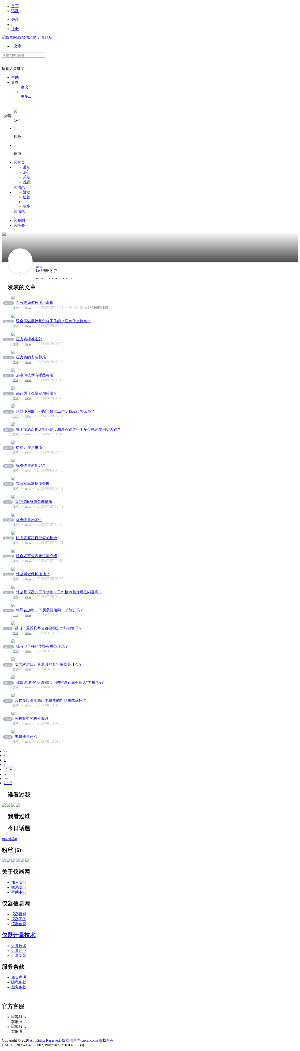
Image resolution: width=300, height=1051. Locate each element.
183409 (8, 592)
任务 (21, 225)
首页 (15, 6)
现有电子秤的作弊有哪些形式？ (42, 646)
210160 (8, 411)
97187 (8, 628)
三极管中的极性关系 (32, 719)
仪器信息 (18, 924)
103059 (8, 466)
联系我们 (18, 887)
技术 (15, 308)
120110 (8, 430)
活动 (26, 192)
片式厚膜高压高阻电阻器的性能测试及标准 (50, 700)
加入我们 (18, 882)
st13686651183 (96, 308)
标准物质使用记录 (31, 466)
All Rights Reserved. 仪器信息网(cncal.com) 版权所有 (72, 1040)
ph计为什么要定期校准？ (36, 393)
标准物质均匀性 (29, 520)
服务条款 (18, 987)
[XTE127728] (13, 806)
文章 (16, 46)
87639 (8, 737)
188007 (8, 610)
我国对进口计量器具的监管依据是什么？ (48, 664)
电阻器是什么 (26, 737)
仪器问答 (18, 919)
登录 (15, 20)
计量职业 (18, 951)
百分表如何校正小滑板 (34, 303)
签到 (21, 220)
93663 (8, 719)
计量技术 (18, 946)
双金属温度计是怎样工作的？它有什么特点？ (53, 321)
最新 (26, 167)
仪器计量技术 (19, 935)
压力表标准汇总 (29, 339)
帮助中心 (18, 892)
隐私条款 (18, 982)
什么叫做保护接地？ (33, 574)
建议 (24, 87)
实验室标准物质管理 (33, 484)
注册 (15, 29)
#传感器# (9, 839)
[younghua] (27, 861)
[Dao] (4, 806)
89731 (8, 665)
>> (6, 779)
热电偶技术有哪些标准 (34, 375)
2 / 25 (8, 783)
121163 (8, 556)
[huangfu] (18, 806)
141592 (8, 538)
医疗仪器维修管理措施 (33, 502)
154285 (8, 321)
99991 (8, 701)
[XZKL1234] (22, 861)
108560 (8, 484)
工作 (15, 416)
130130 (8, 375)
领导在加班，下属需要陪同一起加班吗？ (49, 610)
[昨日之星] (18, 861)
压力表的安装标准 (31, 357)
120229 (8, 574)
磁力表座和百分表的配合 (36, 538)
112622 (8, 520)
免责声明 (18, 977)
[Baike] (8, 806)
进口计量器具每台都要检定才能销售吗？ (48, 628)
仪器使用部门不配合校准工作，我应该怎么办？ (55, 411)
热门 (26, 172)
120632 (8, 646)
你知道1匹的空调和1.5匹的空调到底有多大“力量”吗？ (60, 682)
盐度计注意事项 (29, 447)
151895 (8, 357)
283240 (8, 339)
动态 (21, 187)
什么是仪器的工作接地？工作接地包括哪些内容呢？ (59, 592)
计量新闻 (18, 956)
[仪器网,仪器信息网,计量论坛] (27, 37)
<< (6, 751)
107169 (8, 683)
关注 (26, 177)
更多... (26, 96)
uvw (39, 266)
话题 (15, 11)
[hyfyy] (13, 861)
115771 (8, 448)
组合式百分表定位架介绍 (36, 556)
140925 (8, 303)
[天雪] (8, 861)
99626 (8, 502)
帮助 (15, 77)
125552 (8, 393)
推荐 (26, 182)
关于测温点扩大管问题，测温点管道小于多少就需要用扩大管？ (68, 429)
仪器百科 (18, 914)
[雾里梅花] (4, 861)
